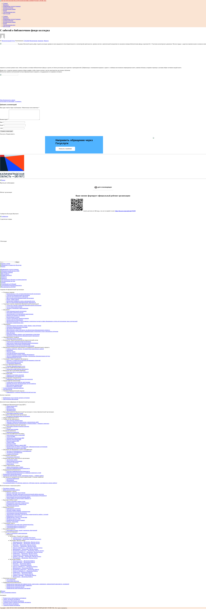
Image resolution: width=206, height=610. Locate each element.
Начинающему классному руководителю (17, 503)
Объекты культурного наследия (15, 375)
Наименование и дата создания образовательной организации (23, 293)
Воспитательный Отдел (8, 40)
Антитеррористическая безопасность (16, 513)
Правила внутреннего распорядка (15, 315)
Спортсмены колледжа (12, 581)
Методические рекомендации (14, 385)
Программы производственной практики (17, 426)
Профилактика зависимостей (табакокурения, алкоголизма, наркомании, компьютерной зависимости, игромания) (37, 584)
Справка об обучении (12, 454)
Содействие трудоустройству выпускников (18, 382)
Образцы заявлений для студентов (15, 492)
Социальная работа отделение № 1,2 (16, 526)
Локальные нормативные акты (14, 322)
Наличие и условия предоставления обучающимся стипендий (23, 360)
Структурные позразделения (14, 306)
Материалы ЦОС (11, 409)
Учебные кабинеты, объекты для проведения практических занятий (25, 349)
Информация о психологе (13, 508)
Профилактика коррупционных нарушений (18, 588)
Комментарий (4, 119)
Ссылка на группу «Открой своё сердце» (24, 537)
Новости (46, 40)
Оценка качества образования (14, 320)
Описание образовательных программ (16, 327)
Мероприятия (10, 480)
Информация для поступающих (12, 6)
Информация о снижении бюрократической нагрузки (21, 392)
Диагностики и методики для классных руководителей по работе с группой (27, 514)
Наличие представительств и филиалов (17, 296)
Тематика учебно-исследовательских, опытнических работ (22, 422)
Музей (5, 10)
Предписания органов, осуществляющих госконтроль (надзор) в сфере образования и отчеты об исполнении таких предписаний (41, 321)
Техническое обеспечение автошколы (13, 601)
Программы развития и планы (14, 413)
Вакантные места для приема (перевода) (17, 372)
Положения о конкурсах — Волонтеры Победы (26, 569)
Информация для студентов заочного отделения (16, 397)
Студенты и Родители (12, 462)
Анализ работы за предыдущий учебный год (18, 498)
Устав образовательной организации (16, 311)
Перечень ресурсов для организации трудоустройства (21, 383)
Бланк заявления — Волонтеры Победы (24, 562)
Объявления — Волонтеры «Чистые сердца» (25, 553)
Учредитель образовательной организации (18, 295)
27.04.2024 (26, 40)
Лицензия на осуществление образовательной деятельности (22, 335)
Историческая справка (9, 9)
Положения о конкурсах (13, 457)
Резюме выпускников (12, 429)
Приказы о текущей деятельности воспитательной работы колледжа (25, 494)
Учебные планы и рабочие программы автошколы (17, 602)
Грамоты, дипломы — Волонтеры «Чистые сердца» (27, 556)
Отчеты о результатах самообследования (17, 318)
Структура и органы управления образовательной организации (23, 305)
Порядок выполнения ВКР (13, 439)
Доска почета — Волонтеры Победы (23, 574)
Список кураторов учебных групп (15, 501)
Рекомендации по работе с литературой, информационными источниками (26, 446)
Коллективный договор (12, 317)
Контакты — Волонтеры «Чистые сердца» (24, 545)
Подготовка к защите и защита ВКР (16, 445)
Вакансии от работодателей (14, 386)
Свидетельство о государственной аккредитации (19, 314)
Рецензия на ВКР (11, 443)
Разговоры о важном (9, 488)
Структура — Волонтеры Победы (22, 565)
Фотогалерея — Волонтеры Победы (23, 576)
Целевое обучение (8, 7)
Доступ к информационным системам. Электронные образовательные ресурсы (28, 356)
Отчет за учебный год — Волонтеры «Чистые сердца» (28, 552)
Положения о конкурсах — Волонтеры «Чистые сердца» (28, 550)
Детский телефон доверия (13, 510)
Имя (1, 122)
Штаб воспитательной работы (11, 489)
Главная (5, 3)
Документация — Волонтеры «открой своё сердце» (27, 539)
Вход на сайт (6, 13)
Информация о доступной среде (15, 376)
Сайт (1, 128)
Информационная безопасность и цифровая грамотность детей (23, 472)
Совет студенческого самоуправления (16, 533)
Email (2, 125)
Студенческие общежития (13, 363)
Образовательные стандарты (14, 338)
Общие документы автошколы (11, 599)
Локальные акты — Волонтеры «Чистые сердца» (26, 542)
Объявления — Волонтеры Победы (22, 572)
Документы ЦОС (11, 410)
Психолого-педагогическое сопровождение (18, 511)
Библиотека (9, 350)
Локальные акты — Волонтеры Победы (24, 560)
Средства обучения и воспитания (15, 353)
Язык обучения (10, 333)
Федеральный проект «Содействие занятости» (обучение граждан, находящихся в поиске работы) (30, 483)
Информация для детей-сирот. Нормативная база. (20, 524)
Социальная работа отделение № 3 (15, 527)
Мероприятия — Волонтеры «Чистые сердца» (25, 549)
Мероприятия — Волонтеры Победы (23, 568)
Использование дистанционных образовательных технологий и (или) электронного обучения (32, 331)
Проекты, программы (12, 521)
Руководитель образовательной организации (18, 341)
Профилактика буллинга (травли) (15, 520)
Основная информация (12, 478)
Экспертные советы (11, 459)
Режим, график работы (12, 299)
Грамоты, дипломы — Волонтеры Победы (24, 575)
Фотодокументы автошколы (11, 603)
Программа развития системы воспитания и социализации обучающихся (26, 495)
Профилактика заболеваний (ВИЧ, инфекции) (19, 585)
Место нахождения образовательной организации (20, 298)
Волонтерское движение (36, 40)
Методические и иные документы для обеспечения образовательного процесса (28, 330)
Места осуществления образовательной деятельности (21, 302)
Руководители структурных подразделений (18, 344)
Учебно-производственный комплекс (13, 388)
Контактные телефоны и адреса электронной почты (20, 301)
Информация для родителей (14, 516)
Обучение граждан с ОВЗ (13, 518)
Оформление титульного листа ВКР (16, 448)
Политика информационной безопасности (18, 468)
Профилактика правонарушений (15, 587)
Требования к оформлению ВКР (15, 438)
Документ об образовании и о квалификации (18, 451)
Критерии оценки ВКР (12, 441)
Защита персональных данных (14, 467)
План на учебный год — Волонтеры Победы (25, 566)
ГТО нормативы (10, 579)
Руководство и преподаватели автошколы (14, 598)
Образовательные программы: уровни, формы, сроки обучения (23, 325)
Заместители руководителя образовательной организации (22, 343)
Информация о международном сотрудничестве (19, 379)
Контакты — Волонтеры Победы (22, 563)
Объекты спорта (10, 351)
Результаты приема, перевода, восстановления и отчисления (23, 334)
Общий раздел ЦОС (11, 406)
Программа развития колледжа (14, 312)
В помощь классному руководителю (16, 504)
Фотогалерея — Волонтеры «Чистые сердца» (25, 558)
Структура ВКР (10, 436)
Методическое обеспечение (10, 399)
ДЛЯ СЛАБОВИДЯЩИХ (105, 187)
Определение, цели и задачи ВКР (15, 435)
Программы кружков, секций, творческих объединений (21, 530)
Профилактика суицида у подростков (16, 517)
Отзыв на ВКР (10, 442)
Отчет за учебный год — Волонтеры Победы (25, 571)
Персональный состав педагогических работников (20, 346)
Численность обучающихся (13, 328)
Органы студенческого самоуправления (17, 308)
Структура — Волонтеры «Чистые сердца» (25, 546)
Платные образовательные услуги (15, 366)
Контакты (6, 5)
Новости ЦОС (10, 407)
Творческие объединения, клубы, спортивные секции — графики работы (23, 475)
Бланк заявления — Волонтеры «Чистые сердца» (26, 543)
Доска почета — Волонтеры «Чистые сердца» (25, 555)
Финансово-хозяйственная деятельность (17, 369)
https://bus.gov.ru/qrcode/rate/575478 (125, 211)
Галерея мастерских (11, 481)
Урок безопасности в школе (7, 100)
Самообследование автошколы (11, 605)
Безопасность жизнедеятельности (12, 474)
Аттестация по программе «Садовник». (11, 101)
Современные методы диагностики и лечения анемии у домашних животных (27, 423)
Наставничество (7, 389)
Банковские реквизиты (12, 432)
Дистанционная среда (9, 12)
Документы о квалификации (14, 452)
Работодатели (10, 464)
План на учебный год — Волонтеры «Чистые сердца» (28, 547)
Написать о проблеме (65, 148)
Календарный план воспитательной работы (18, 497)
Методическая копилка (12, 505)
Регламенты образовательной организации (18, 416)
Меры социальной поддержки (14, 362)
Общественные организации (14, 461)
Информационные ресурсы (13, 357)
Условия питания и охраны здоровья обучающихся (20, 354)
